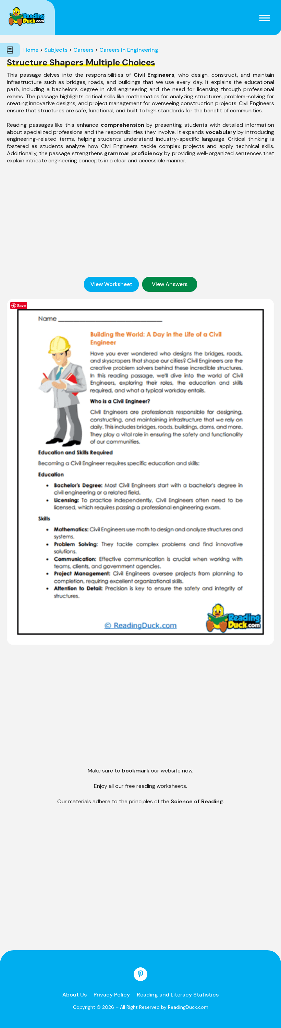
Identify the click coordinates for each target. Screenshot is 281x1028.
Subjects (56, 49)
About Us (74, 994)
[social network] (140, 974)
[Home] (27, 16)
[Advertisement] (140, 221)
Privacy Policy (112, 994)
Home (30, 49)
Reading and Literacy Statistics (178, 994)
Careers (83, 49)
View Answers (169, 284)
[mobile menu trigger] (264, 17)
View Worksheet (111, 284)
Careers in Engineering (128, 49)
